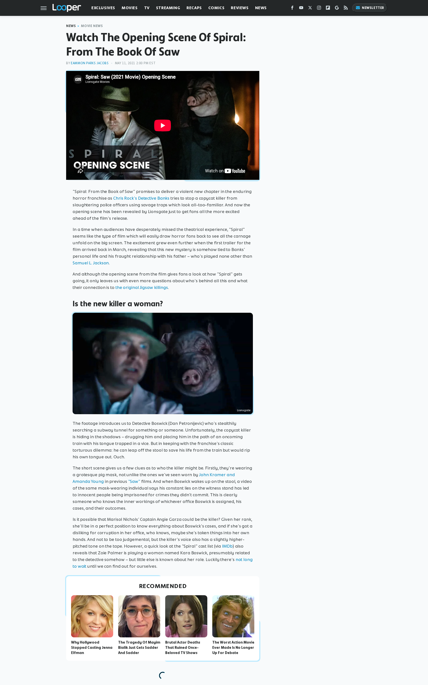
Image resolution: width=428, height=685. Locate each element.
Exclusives (103, 7)
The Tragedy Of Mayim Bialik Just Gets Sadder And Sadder (139, 647)
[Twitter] (310, 8)
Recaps (194, 7)
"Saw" (134, 481)
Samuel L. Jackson (91, 263)
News (261, 7)
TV (147, 7)
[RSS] (345, 8)
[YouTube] (301, 8)
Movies (130, 7)
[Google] (336, 8)
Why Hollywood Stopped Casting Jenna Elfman (91, 647)
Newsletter (373, 8)
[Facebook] (292, 8)
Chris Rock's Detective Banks (141, 198)
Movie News (92, 26)
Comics (216, 7)
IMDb (227, 546)
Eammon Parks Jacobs (89, 63)
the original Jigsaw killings (141, 287)
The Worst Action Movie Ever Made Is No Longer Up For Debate (233, 647)
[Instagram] (319, 8)
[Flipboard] (327, 8)
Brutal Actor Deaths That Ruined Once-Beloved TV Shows (182, 647)
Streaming (168, 7)
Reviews (239, 7)
